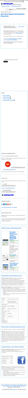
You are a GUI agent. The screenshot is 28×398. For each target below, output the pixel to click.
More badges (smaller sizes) (9, 169)
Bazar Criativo (13, 254)
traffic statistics (19, 33)
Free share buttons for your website (9, 207)
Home (2, 384)
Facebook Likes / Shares (8, 100)
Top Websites (14, 384)
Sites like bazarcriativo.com (14, 257)
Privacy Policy (9, 385)
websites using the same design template (13, 39)
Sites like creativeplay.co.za (14, 269)
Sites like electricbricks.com (14, 242)
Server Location (6, 98)
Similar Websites (6, 95)
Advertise (23, 385)
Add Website (7, 384)
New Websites (20, 384)
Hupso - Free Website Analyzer (8, 188)
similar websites (12, 38)
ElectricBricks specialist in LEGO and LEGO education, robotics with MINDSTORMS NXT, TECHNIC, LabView (13, 235)
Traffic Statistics (6, 97)
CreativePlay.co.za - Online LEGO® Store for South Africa (14, 265)
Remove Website (16, 385)
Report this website (21, 26)
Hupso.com (14, 389)
